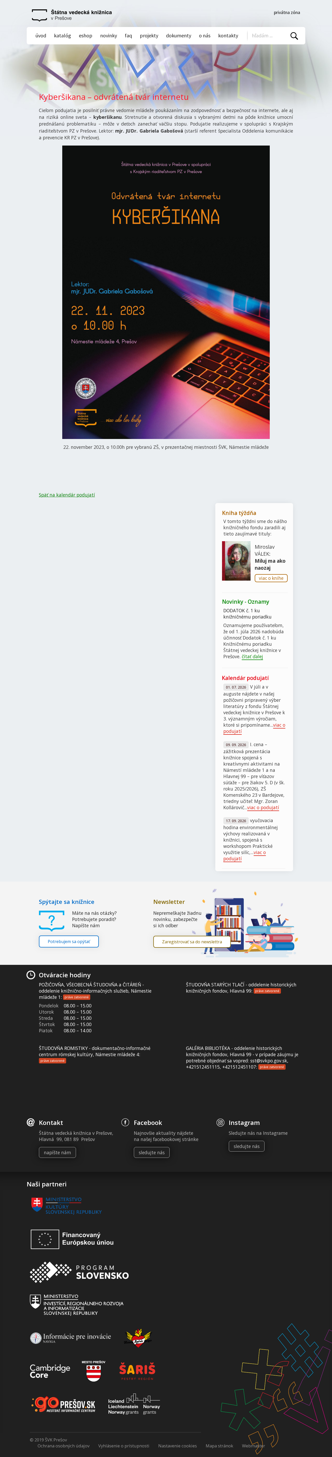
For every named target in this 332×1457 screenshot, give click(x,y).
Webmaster (253, 1446)
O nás (204, 35)
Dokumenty (178, 35)
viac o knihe (271, 578)
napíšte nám (57, 1152)
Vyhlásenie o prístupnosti (123, 1446)
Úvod (41, 35)
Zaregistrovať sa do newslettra (192, 942)
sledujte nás (152, 1152)
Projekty (149, 35)
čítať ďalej (252, 656)
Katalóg (62, 35)
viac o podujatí (263, 807)
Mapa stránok (219, 1446)
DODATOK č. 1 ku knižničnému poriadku (247, 613)
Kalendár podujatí (245, 678)
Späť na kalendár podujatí (67, 495)
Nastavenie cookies (177, 1446)
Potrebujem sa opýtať (69, 941)
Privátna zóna (287, 12)
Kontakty (228, 35)
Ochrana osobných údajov (63, 1446)
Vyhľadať (294, 36)
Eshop (85, 35)
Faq (128, 35)
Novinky (108, 35)
